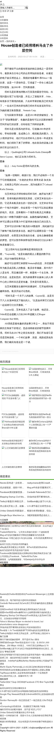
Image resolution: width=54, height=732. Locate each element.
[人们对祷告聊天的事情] (13, 455)
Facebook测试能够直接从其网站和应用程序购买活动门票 (13, 492)
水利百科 (4, 38)
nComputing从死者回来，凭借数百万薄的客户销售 (22, 706)
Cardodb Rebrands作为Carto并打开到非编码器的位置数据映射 (40, 492)
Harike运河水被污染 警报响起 (13, 565)
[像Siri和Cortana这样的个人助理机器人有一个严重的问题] (40, 429)
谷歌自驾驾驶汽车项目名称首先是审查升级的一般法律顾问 (26, 654)
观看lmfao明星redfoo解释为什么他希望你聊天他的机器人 (25, 612)
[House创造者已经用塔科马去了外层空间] (13, 376)
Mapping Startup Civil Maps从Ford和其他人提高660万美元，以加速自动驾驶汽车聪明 (13, 496)
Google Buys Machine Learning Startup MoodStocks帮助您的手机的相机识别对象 (13, 515)
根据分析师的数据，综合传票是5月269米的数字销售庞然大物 (40, 510)
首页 (2, 16)
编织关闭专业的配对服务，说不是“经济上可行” (21, 709)
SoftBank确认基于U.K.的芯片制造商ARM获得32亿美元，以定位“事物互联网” (40, 501)
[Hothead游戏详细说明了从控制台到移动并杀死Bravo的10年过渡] (13, 429)
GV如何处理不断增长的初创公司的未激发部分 (40, 496)
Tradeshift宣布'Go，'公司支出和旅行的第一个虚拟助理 (24, 531)
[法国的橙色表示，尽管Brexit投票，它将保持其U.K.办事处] (40, 376)
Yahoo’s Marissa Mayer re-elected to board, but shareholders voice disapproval (21, 623)
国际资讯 (4, 25)
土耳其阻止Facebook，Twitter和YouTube (18, 556)
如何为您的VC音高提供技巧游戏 (14, 550)
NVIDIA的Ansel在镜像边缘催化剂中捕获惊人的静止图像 (25, 669)
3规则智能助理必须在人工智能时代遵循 (40, 515)
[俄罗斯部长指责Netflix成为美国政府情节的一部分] (40, 402)
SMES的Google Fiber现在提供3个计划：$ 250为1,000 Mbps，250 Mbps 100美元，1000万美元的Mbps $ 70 (24, 644)
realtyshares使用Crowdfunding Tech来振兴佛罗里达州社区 (40, 482)
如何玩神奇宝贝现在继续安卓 (13, 688)
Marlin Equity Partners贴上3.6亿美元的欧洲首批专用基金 (25, 666)
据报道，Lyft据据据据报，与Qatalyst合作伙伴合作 (22, 559)
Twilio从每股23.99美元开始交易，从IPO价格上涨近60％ (13, 501)
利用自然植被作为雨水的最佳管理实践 (17, 522)
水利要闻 (4, 19)
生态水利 (4, 32)
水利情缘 (4, 35)
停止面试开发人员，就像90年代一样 (13, 505)
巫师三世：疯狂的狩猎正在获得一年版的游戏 (20, 657)
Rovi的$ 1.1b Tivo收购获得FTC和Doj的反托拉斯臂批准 (24, 630)
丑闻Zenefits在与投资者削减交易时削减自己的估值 (23, 609)
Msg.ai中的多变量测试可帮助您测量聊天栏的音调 (40, 487)
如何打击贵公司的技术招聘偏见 (14, 544)
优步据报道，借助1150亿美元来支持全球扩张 (13, 487)
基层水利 (4, 29)
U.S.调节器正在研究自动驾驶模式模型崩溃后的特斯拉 (40, 505)
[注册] (1, 4)
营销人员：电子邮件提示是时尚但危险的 (18, 600)
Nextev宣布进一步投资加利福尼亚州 (13, 482)
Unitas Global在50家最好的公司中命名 (13, 510)
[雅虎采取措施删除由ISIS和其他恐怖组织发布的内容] (40, 455)
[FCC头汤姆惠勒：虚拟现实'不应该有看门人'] (13, 402)
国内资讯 (4, 22)
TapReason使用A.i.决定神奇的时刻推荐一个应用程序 (24, 672)
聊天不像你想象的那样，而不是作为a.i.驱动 (19, 639)
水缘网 (24, 727)
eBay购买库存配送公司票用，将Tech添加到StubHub (23, 547)
